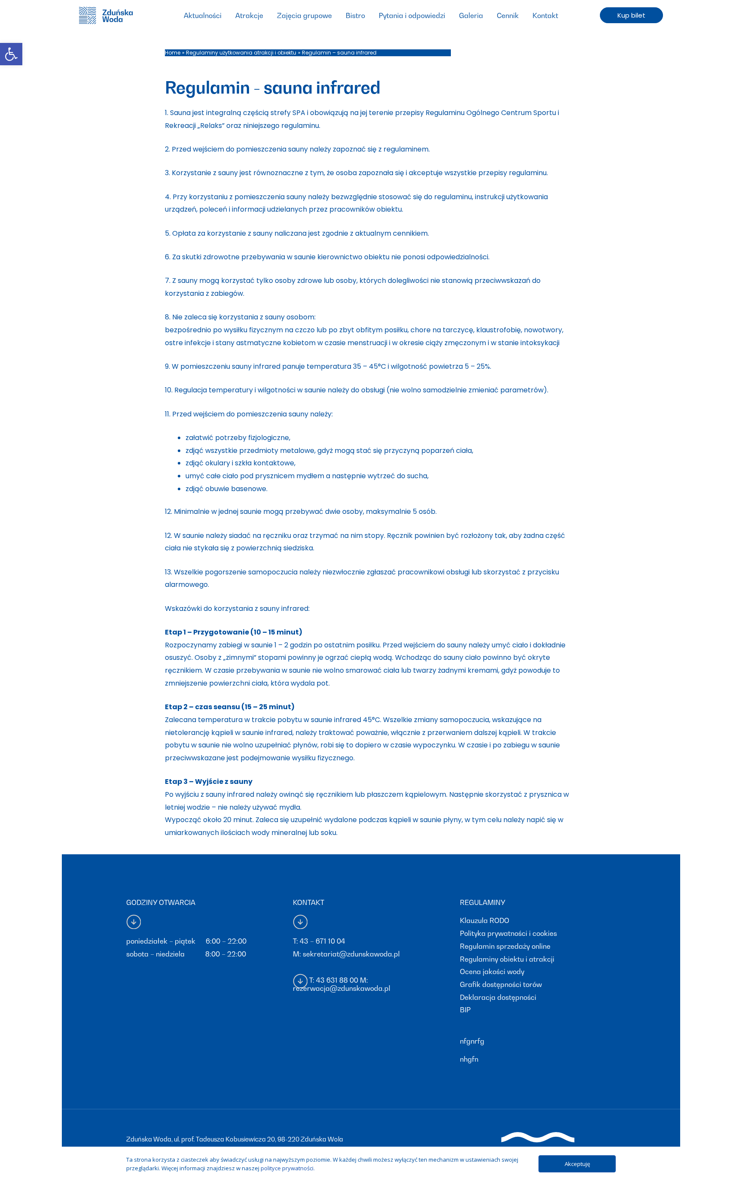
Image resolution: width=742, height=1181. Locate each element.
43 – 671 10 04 (322, 941)
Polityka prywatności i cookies (508, 933)
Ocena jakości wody (492, 971)
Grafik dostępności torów (501, 984)
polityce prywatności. (288, 1168)
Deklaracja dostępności (498, 997)
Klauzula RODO (484, 920)
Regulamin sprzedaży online (505, 946)
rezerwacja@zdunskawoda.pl (341, 988)
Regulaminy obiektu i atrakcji (507, 959)
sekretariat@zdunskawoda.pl (351, 954)
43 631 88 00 (337, 980)
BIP (465, 1009)
